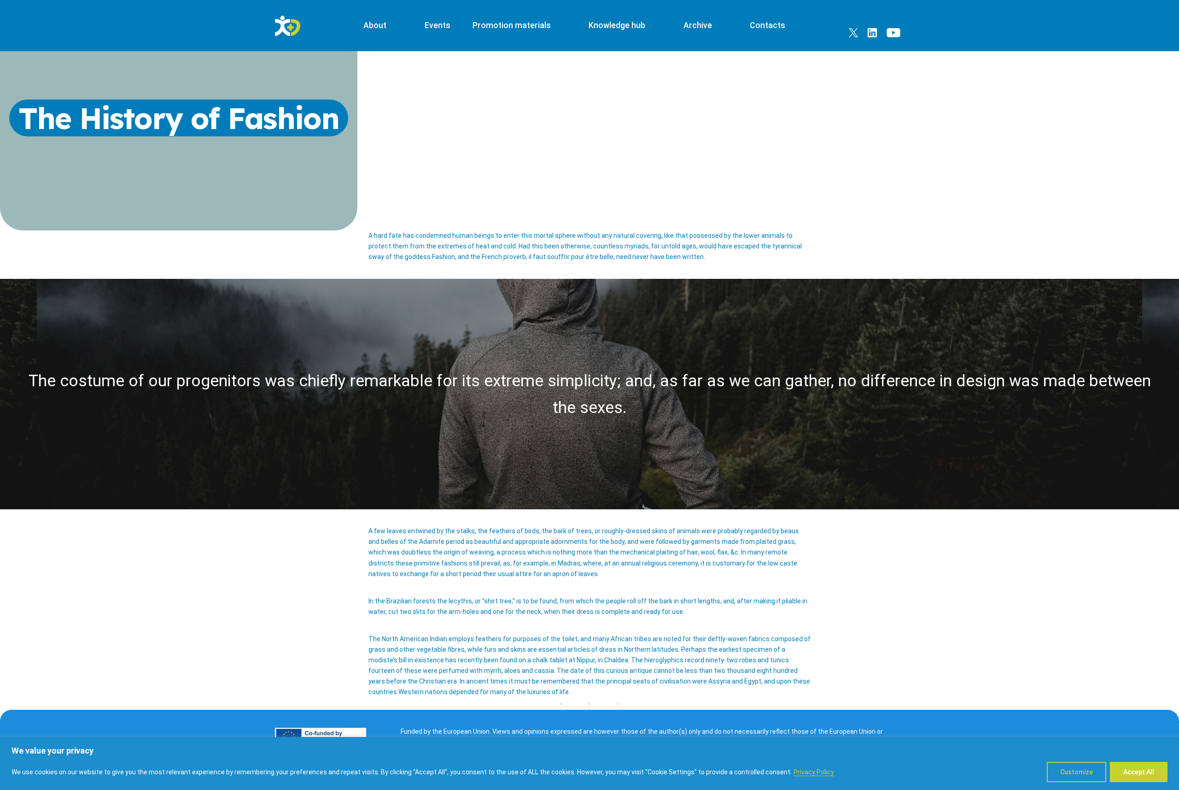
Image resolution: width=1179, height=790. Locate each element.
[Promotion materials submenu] (559, 26)
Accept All (1138, 772)
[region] (589, 763)
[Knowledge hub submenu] (654, 26)
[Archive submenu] (721, 26)
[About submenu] (396, 26)
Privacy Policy (814, 772)
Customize (1076, 772)
